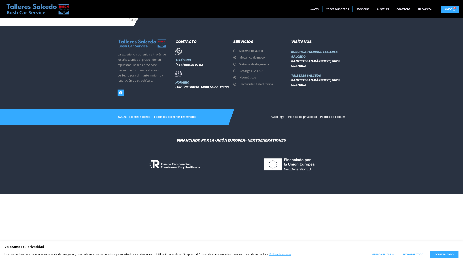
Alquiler (383, 9)
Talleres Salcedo (306, 75)
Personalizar (381, 254)
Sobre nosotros (337, 9)
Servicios (362, 9)
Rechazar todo (412, 254)
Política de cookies (280, 254)
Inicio (314, 9)
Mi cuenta (425, 9)
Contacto (403, 9)
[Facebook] (121, 93)
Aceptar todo (444, 254)
